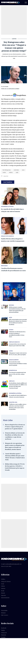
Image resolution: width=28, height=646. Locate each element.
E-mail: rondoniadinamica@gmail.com (11, 564)
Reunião (11, 305)
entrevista (16, 170)
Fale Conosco (4, 615)
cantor (4, 172)
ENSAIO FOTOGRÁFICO (7, 236)
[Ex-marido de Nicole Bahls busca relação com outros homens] (14, 196)
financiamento (14, 359)
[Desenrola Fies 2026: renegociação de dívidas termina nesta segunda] (4, 361)
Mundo (3, 593)
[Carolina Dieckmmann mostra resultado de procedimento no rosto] (14, 255)
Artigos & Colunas (6, 581)
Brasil (2, 590)
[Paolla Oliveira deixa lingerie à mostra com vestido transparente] (14, 225)
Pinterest (3, 635)
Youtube (3, 637)
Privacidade (4, 610)
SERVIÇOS (11, 381)
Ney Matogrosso (7, 170)
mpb (17, 172)
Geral (2, 583)
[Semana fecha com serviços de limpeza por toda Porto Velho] (4, 343)
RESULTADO (4, 265)
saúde (11, 350)
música (11, 172)
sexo (23, 170)
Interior (3, 588)
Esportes (3, 595)
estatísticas (13, 370)
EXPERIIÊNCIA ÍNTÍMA (7, 206)
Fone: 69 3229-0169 (6, 566)
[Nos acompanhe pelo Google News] (14, 95)
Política (3, 579)
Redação (3, 612)
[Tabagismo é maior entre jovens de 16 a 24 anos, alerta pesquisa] (4, 352)
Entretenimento (5, 597)
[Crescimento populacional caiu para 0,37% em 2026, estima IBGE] (4, 372)
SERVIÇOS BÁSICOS (14, 341)
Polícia (3, 586)
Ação (10, 317)
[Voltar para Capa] (14, 559)
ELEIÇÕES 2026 (13, 402)
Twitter (3, 630)
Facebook (3, 628)
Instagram (4, 632)
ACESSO (11, 329)
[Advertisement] (14, 20)
